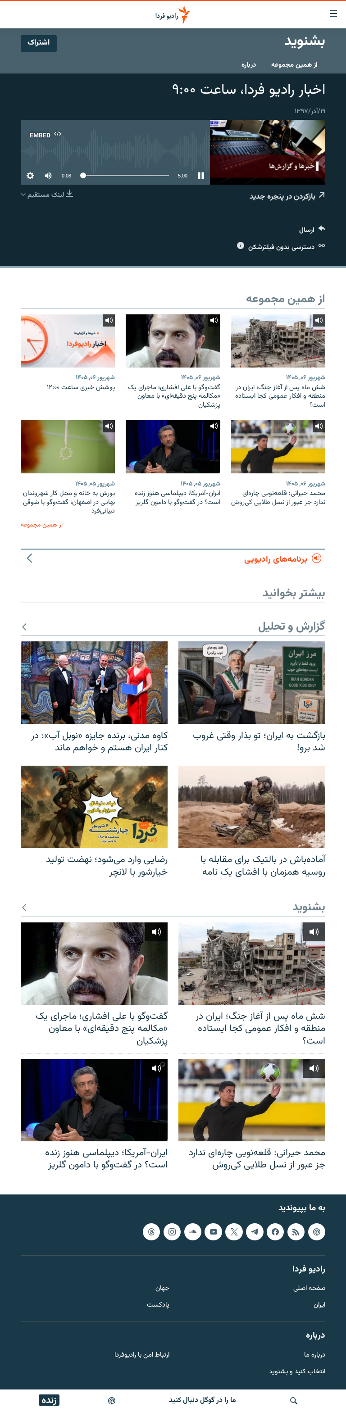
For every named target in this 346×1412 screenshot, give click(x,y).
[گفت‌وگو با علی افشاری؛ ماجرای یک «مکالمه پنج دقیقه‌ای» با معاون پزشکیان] (173, 341)
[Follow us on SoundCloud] (192, 1231)
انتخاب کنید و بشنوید (297, 1371)
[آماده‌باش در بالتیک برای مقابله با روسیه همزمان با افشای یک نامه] (251, 807)
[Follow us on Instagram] (172, 1231)
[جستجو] (293, 1400)
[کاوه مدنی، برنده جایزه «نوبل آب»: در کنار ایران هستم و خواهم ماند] (94, 682)
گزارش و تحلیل (291, 627)
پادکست (158, 1305)
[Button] (312, 232)
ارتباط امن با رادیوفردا (141, 1355)
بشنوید (308, 908)
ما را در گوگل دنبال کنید (202, 1400)
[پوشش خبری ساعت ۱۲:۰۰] (68, 341)
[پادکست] (111, 1400)
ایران (319, 1305)
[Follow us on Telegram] (254, 1231)
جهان (162, 1289)
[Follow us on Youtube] (213, 1231)
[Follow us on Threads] (151, 1231)
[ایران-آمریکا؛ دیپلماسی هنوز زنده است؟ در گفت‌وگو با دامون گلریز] (173, 446)
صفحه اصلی (309, 1289)
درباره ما (314, 1355)
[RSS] (296, 1231)
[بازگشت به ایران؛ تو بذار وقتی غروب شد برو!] (251, 682)
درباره (248, 65)
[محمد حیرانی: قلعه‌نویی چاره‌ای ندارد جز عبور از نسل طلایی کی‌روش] (278, 446)
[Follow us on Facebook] (275, 1231)
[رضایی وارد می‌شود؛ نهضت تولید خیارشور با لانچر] (94, 807)
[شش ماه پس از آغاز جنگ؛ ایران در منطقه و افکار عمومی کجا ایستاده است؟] (278, 341)
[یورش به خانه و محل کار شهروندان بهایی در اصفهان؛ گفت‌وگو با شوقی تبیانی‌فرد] (68, 446)
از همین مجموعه (294, 65)
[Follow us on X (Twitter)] (233, 1231)
